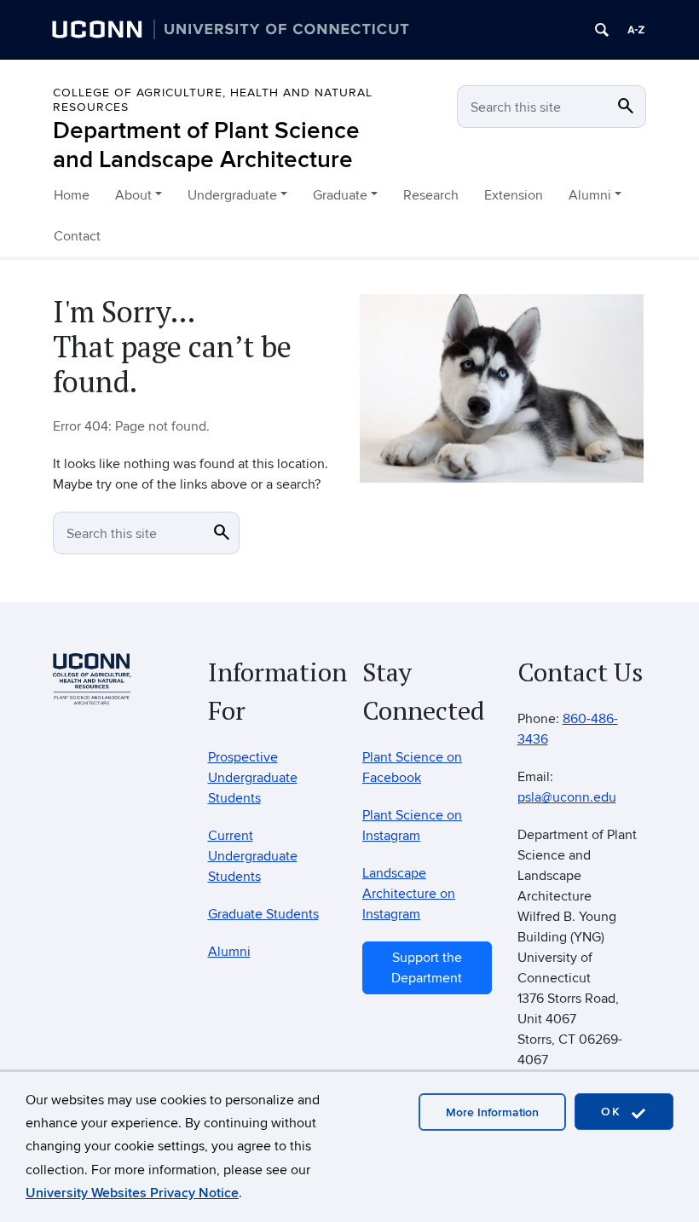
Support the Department (426, 968)
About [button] (133, 195)
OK (614, 1111)
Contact (77, 236)
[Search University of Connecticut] (601, 29)
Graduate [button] (340, 195)
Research (431, 195)
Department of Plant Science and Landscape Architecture (206, 145)
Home (72, 195)
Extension (513, 195)
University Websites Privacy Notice (132, 1193)
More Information (492, 1112)
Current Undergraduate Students (253, 856)
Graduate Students (263, 914)
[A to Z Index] (636, 29)
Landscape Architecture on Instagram (408, 894)
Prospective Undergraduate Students (253, 778)
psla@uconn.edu (566, 797)
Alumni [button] (590, 195)
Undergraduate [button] (232, 195)
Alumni (229, 951)
